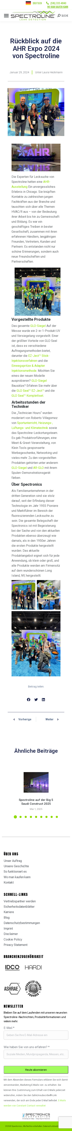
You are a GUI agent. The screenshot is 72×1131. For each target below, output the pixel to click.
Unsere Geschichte (16, 866)
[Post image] (36, 782)
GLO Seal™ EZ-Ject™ (30, 390)
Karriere (9, 912)
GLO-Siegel (38, 326)
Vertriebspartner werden (20, 901)
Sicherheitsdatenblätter (19, 906)
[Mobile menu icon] (6, 15)
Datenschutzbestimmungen (22, 923)
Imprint (8, 928)
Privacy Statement (15, 945)
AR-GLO (38, 468)
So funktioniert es (15, 871)
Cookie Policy (13, 939)
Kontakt (9, 882)
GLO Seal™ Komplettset (27, 395)
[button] (28, 699)
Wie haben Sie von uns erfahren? (27, 1047)
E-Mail (9, 1028)
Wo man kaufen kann (57, 7)
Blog (7, 917)
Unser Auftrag (13, 861)
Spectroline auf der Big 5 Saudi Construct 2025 (36, 801)
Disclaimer (11, 934)
